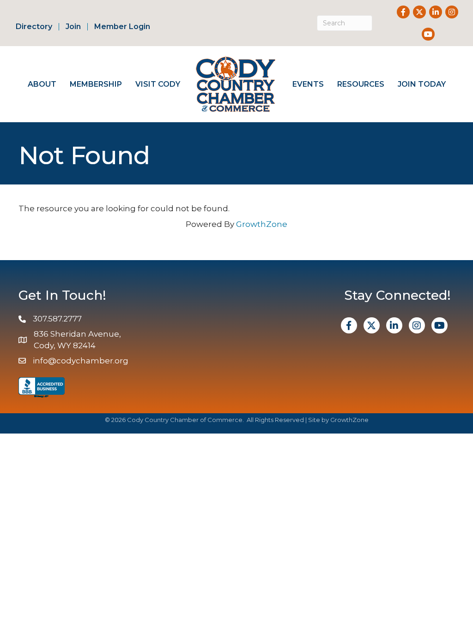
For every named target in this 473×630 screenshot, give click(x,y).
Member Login (122, 26)
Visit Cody (157, 84)
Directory (34, 26)
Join (73, 26)
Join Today (422, 84)
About (42, 84)
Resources (360, 84)
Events (308, 84)
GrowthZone (261, 224)
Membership (96, 84)
